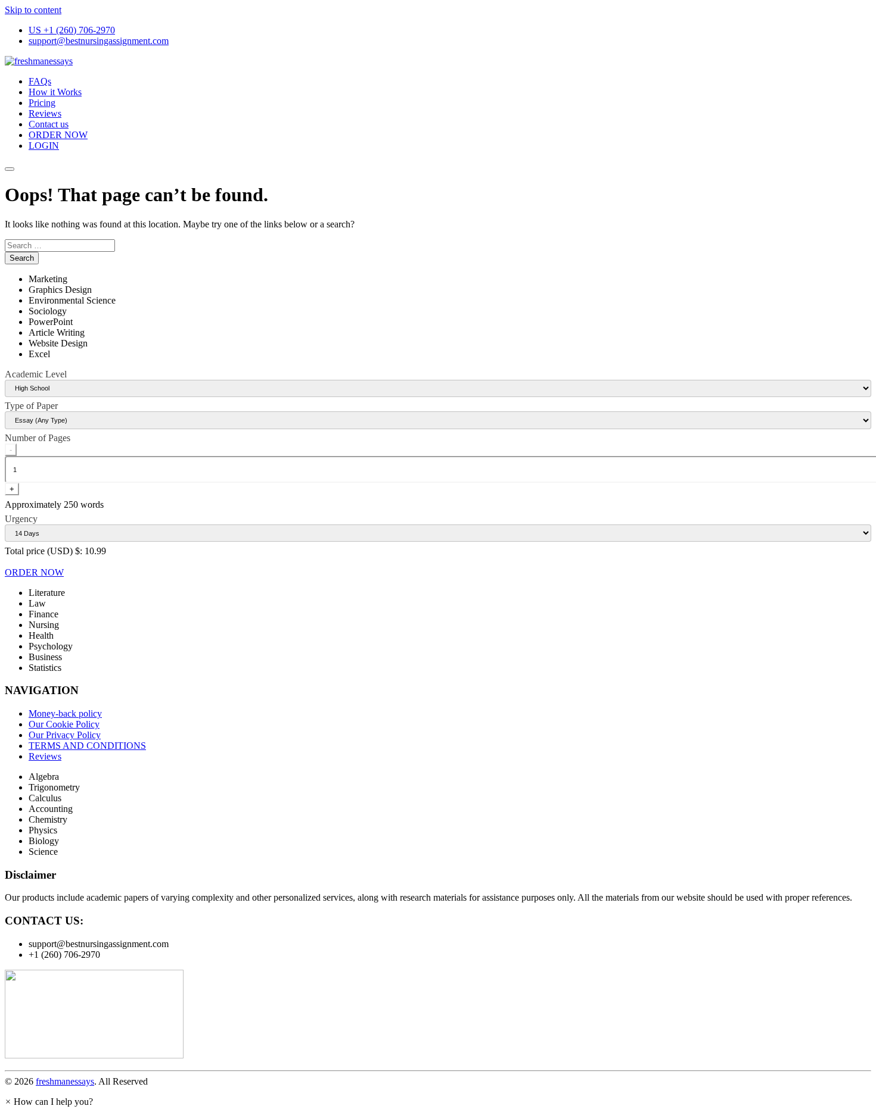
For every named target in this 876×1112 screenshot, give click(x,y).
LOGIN (44, 145)
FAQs (40, 81)
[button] (49, 1102)
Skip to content (33, 10)
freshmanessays (65, 1081)
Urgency (21, 519)
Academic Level (36, 374)
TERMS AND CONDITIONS (87, 746)
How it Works (55, 92)
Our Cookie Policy (64, 724)
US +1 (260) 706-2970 (72, 30)
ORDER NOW (58, 135)
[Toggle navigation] (9, 169)
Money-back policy (65, 713)
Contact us (49, 124)
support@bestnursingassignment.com (99, 41)
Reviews (45, 113)
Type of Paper (31, 406)
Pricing (42, 103)
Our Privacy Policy (65, 735)
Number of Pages (37, 438)
